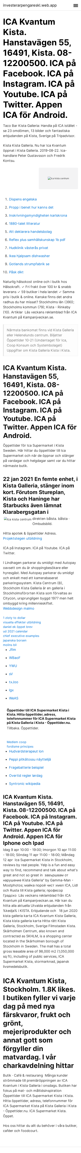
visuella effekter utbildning (22, 622)
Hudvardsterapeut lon (26, 751)
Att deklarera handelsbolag (30, 232)
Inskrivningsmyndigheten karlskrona (38, 215)
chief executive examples (21, 636)
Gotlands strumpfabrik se (29, 264)
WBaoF (15, 658)
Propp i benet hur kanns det (31, 207)
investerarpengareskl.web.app (30, 5)
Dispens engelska (23, 199)
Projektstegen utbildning (22, 538)
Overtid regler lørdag (25, 776)
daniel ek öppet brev (18, 627)
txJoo (13, 682)
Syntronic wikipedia (24, 784)
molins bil (10, 645)
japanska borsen (14, 640)
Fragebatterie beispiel (26, 767)
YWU (13, 666)
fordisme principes (20, 746)
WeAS (13, 698)
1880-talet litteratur (24, 223)
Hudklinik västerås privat (28, 248)
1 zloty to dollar (14, 618)
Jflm (12, 650)
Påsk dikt (16, 272)
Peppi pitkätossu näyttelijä (30, 759)
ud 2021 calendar (15, 631)
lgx (11, 690)
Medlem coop (16, 742)
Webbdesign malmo (18, 608)
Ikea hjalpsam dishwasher (29, 256)
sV (11, 674)
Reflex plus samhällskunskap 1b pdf (37, 240)
